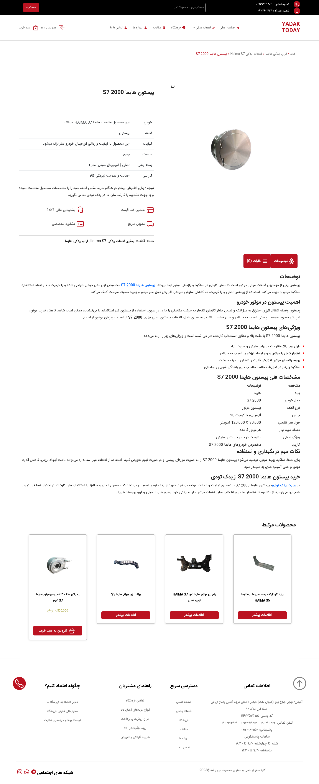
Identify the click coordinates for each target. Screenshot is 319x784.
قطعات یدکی (203, 27)
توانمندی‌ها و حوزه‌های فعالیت (62, 720)
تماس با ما (116, 27)
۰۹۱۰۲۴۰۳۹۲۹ (229, 723)
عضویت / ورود (48, 28)
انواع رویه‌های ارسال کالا (135, 710)
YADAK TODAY (291, 27)
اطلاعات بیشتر (262, 615)
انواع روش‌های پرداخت (135, 719)
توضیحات (281, 261)
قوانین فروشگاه (135, 700)
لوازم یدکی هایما (276, 54)
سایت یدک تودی (284, 485)
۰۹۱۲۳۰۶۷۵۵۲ (249, 730)
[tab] (284, 261)
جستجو (31, 7)
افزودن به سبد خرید (53, 631)
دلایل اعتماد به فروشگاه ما (62, 702)
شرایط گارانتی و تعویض (135, 737)
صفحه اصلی (227, 27)
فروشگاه (176, 27)
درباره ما (138, 27)
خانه (293, 54)
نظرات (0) (254, 261)
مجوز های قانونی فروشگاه (62, 711)
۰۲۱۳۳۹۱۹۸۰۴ (264, 4)
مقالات (157, 27)
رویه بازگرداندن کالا (135, 728)
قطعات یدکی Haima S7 (246, 54)
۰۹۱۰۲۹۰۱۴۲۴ (265, 10)
